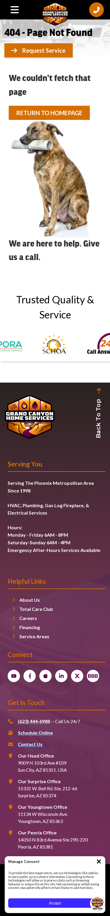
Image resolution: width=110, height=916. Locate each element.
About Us (29, 600)
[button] (99, 861)
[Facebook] (29, 676)
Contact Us (30, 744)
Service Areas (34, 636)
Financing (29, 627)
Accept (55, 903)
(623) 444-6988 (34, 721)
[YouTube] (14, 676)
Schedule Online (35, 732)
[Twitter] (77, 676)
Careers (28, 618)
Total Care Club (36, 609)
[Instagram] (45, 676)
